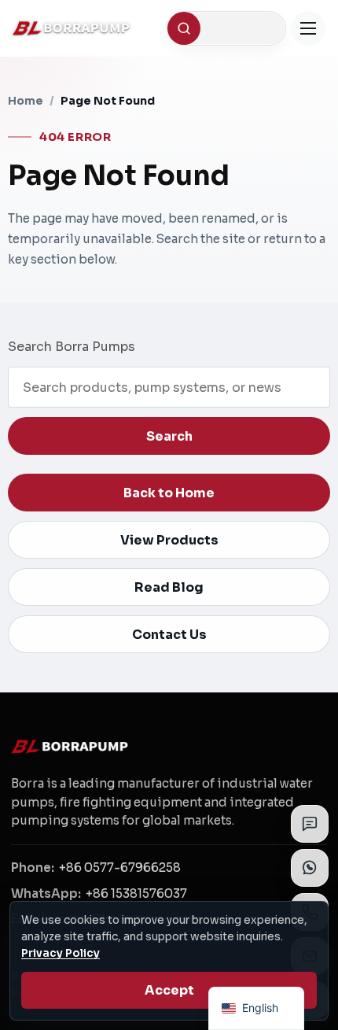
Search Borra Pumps (71, 346)
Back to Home (169, 493)
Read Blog (169, 587)
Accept (169, 990)
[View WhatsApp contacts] (310, 868)
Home (25, 101)
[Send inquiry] (310, 824)
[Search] (183, 28)
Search (169, 436)
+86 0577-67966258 (120, 867)
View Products (169, 540)
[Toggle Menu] (308, 28)
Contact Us (169, 634)
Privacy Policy (60, 953)
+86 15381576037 (136, 893)
